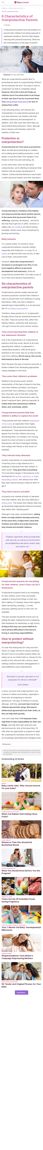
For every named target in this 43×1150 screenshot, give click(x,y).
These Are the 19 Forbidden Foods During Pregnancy (18, 900)
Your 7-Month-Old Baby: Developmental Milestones (21, 928)
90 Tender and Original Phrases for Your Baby (21, 985)
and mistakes (17, 227)
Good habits (6, 840)
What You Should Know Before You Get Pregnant (21, 872)
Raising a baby (7, 953)
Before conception (9, 868)
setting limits (7, 503)
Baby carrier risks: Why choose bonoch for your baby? (21, 786)
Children (4, 8)
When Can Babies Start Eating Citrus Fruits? (19, 815)
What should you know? (16, 8)
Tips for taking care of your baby (14, 925)
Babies (4, 783)
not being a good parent (18, 308)
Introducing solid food (10, 812)
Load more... (21, 993)
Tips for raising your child (10, 11)
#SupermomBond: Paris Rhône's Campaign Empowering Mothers (17, 957)
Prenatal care (7, 897)
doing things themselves (17, 102)
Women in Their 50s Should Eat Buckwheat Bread (17, 843)
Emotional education (9, 982)
